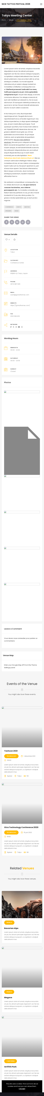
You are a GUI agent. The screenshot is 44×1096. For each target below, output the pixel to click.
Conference (9, 207)
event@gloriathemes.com (19, 295)
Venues (11, 20)
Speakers (8, 211)
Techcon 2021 (11, 751)
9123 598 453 (15, 316)
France (9, 992)
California (11, 1061)
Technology (11, 756)
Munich (9, 922)
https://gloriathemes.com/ (20, 305)
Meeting (27, 207)
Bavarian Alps (11, 928)
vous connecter (19, 638)
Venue (16, 211)
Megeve (8, 997)
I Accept (22, 1089)
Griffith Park (10, 1066)
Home (4, 20)
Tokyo (12, 252)
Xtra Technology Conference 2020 (21, 827)
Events (19, 207)
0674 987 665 (15, 284)
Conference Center (17, 263)
